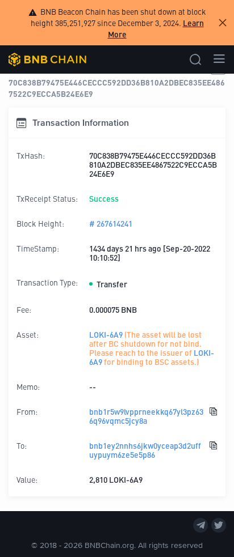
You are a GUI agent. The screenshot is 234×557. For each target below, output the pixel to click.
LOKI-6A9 (106, 334)
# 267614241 (110, 223)
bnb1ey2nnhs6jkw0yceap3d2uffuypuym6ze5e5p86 (145, 450)
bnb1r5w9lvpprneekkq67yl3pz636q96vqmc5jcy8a (146, 416)
